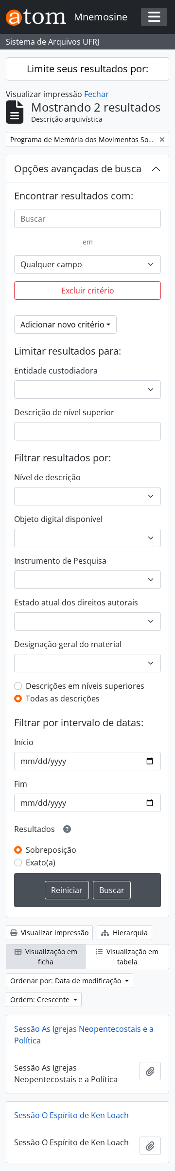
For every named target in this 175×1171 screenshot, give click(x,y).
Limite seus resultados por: (87, 68)
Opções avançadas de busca (77, 168)
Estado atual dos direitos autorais (76, 602)
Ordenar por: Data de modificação (66, 980)
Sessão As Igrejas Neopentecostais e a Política (84, 1035)
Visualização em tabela (131, 956)
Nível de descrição (47, 477)
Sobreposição (51, 850)
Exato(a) (40, 862)
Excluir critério (87, 290)
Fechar (96, 94)
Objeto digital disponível (58, 519)
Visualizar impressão (53, 932)
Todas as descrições (63, 698)
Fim (20, 784)
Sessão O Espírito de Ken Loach (71, 1115)
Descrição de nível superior (64, 412)
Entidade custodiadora (56, 370)
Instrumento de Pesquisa (60, 560)
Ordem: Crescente (40, 999)
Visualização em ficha (50, 956)
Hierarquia (129, 932)
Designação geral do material (68, 644)
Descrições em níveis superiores (85, 686)
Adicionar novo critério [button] (62, 324)
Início (24, 742)
